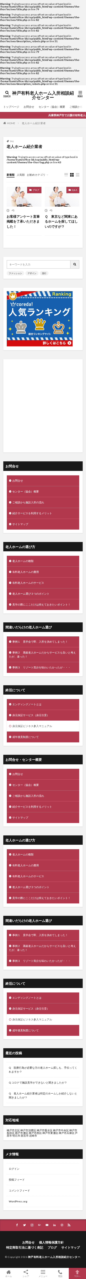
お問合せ (29, 106)
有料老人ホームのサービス (28, 582)
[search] (75, 264)
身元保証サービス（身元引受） (30, 715)
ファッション (15, 273)
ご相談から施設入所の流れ (28, 502)
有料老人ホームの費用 (25, 572)
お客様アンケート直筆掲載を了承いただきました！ (23, 221)
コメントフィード (19, 1190)
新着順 (11, 174)
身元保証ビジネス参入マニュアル (32, 726)
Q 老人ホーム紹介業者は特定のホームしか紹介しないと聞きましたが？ (43, 1095)
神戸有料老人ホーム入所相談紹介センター (43, 95)
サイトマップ (20, 524)
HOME (11, 123)
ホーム (8, 1276)
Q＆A (74, 190)
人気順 (21, 174)
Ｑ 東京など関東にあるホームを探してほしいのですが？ (61, 221)
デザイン (32, 273)
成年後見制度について (25, 737)
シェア (25, 1276)
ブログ (36, 190)
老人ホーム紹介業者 (34, 123)
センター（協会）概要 (52, 106)
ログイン (14, 1168)
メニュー (43, 1276)
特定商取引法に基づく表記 (24, 1247)
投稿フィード (17, 1179)
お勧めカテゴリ (36, 174)
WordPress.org (18, 1201)
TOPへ (77, 1276)
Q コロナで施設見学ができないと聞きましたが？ (38, 1082)
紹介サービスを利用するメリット (32, 513)
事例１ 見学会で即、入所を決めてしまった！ (40, 641)
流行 (44, 273)
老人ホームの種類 (23, 561)
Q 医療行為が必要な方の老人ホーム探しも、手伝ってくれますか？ (43, 1069)
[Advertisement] (43, 406)
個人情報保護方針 (51, 1242)
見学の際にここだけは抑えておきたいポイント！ (41, 604)
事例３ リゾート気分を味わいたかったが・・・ (41, 667)
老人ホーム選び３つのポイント (30, 593)
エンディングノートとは (26, 704)
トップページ (11, 106)
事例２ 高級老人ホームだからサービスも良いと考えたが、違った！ (42, 654)
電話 (60, 1276)
